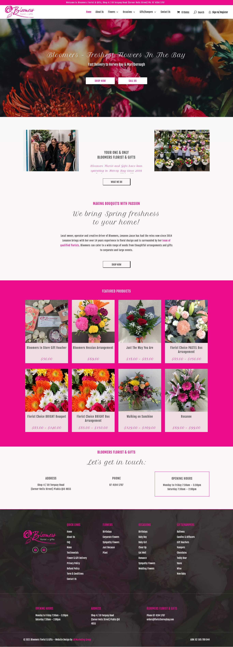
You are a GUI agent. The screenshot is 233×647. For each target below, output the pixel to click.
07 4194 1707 (158, 2)
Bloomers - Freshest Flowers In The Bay (116, 55)
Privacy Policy (73, 563)
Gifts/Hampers (146, 12)
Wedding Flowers (146, 568)
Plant (105, 552)
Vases (179, 563)
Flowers (111, 12)
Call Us (133, 80)
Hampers (181, 547)
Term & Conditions (75, 573)
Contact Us (165, 12)
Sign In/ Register (218, 12)
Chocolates (182, 552)
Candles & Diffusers (186, 536)
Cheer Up (143, 547)
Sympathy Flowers (111, 542)
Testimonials (73, 552)
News (69, 547)
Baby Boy (143, 536)
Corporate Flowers (111, 536)
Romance (143, 557)
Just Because (109, 547)
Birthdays (107, 531)
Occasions (127, 12)
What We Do (116, 181)
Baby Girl (143, 542)
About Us (100, 12)
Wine (179, 568)
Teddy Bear (182, 557)
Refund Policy (73, 568)
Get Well (142, 552)
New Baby (181, 573)
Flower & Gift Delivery (77, 557)
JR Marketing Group (82, 639)
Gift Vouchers (183, 542)
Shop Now (100, 80)
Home (88, 12)
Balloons (181, 531)
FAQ (68, 542)
